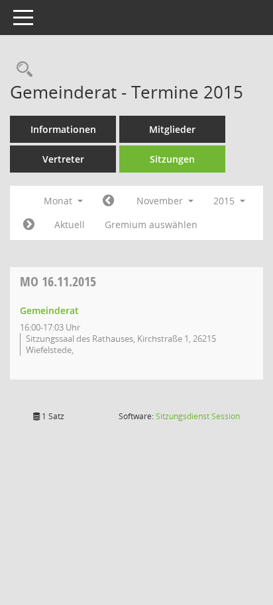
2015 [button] (225, 200)
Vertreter (63, 159)
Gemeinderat (49, 310)
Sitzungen (172, 159)
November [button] (161, 200)
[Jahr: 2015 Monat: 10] (108, 201)
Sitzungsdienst (198, 416)
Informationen (63, 129)
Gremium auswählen (151, 224)
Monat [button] (59, 200)
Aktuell (69, 224)
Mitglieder (172, 129)
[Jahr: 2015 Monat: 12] (28, 225)
